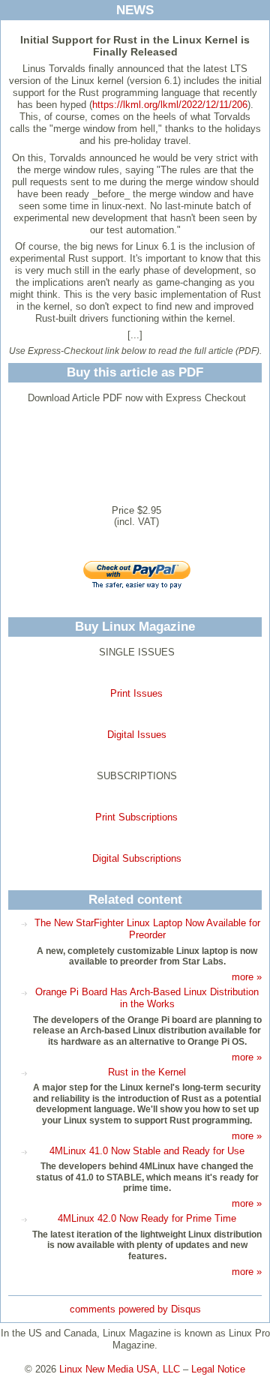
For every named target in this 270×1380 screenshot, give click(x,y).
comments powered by (135, 1309)
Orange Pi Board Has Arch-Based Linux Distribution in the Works (147, 998)
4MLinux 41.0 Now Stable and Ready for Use (147, 1150)
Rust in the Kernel (147, 1072)
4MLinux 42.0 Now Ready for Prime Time (147, 1218)
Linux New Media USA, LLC (119, 1369)
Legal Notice (218, 1369)
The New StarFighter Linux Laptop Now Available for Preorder (147, 928)
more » (247, 976)
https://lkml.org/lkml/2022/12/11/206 (170, 104)
